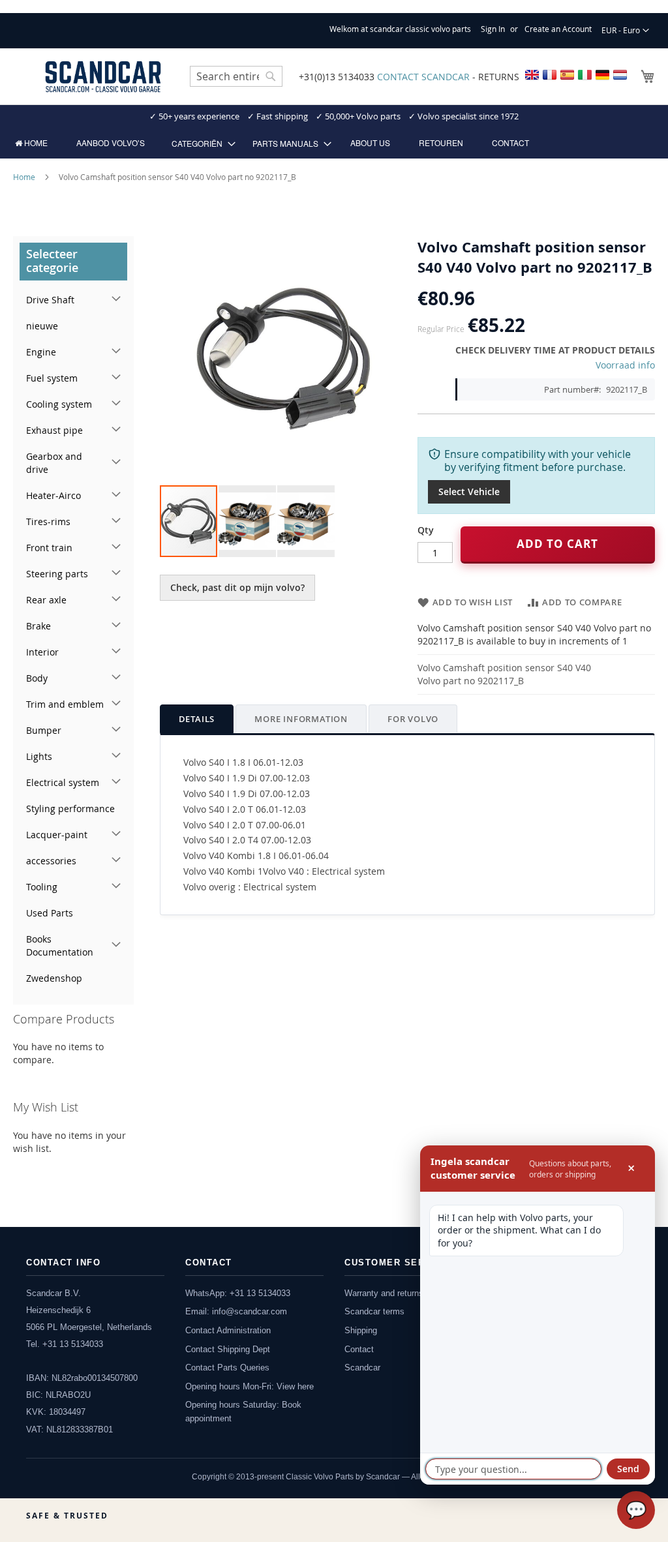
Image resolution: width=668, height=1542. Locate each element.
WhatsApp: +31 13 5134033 (237, 1293)
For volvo (412, 719)
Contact (359, 1349)
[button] (625, 30)
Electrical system (62, 782)
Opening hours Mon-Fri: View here (249, 1386)
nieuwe (42, 326)
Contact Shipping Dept (227, 1349)
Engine (41, 352)
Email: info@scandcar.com (236, 1311)
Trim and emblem (65, 704)
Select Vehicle (469, 491)
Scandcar (362, 1367)
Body (37, 678)
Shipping (360, 1330)
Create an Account (558, 28)
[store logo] (103, 76)
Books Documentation (59, 945)
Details (197, 719)
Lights (39, 756)
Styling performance (70, 808)
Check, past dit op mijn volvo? (237, 587)
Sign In (493, 28)
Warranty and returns (383, 1293)
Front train (49, 547)
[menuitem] (31, 143)
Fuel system (52, 378)
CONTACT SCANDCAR (423, 76)
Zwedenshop (54, 978)
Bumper (43, 730)
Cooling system (59, 404)
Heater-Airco (53, 495)
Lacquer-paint (56, 834)
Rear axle (46, 600)
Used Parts (49, 913)
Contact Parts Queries (227, 1367)
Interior (42, 652)
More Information (301, 719)
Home (24, 177)
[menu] (334, 143)
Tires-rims (48, 521)
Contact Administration (228, 1330)
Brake (38, 626)
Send (628, 1468)
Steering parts (57, 573)
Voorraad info (625, 365)
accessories (51, 860)
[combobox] (236, 76)
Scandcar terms (374, 1311)
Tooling (41, 887)
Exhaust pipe (54, 430)
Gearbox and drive (54, 463)
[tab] (197, 718)
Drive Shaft (50, 300)
